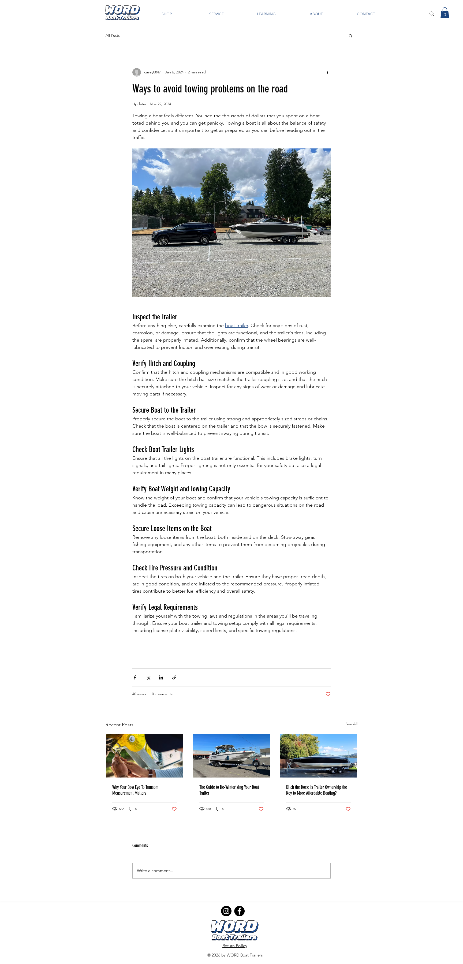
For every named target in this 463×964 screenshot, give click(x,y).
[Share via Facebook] (134, 677)
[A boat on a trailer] (318, 756)
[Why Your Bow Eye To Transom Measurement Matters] (144, 756)
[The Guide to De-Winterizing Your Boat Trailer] (231, 756)
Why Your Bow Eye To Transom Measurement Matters (135, 790)
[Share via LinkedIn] (161, 677)
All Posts (113, 35)
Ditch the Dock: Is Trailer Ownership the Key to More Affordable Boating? (316, 790)
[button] (166, 14)
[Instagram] (226, 911)
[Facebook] (239, 911)
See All (351, 724)
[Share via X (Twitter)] (148, 677)
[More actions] (327, 72)
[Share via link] (174, 677)
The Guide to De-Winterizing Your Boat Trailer (229, 790)
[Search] (432, 14)
